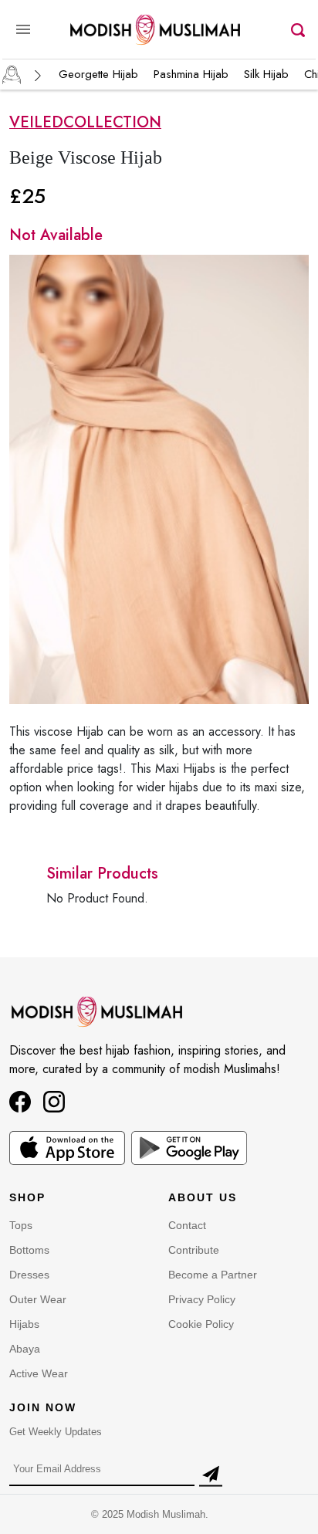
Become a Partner (212, 1274)
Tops (20, 1225)
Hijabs (24, 1324)
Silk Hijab (266, 74)
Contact (187, 1225)
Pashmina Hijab (191, 74)
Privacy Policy (201, 1299)
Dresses (29, 1274)
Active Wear (38, 1373)
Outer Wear (37, 1299)
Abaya (24, 1349)
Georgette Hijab (98, 74)
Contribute (193, 1250)
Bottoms (29, 1250)
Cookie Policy (201, 1324)
